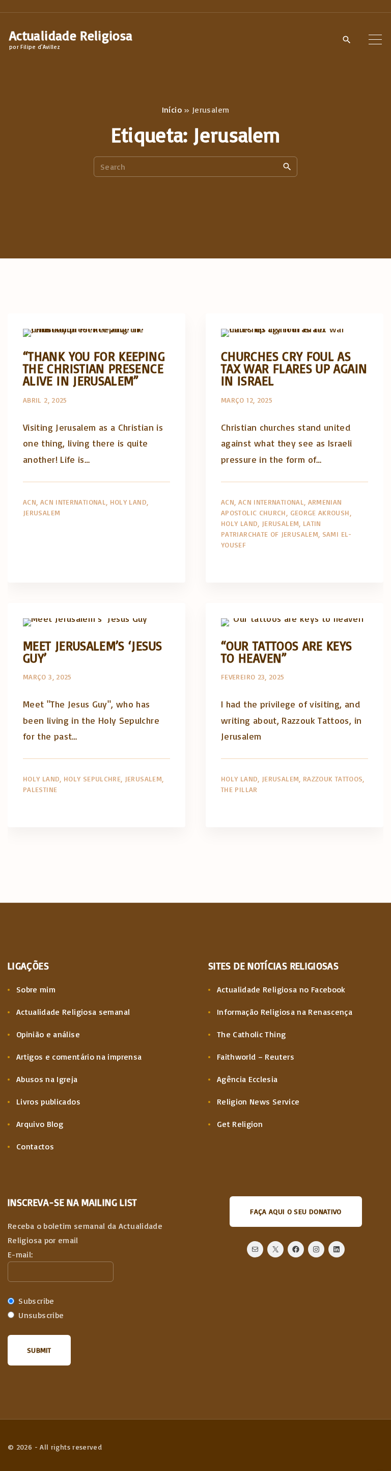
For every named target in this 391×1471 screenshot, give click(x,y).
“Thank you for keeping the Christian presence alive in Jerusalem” (94, 368)
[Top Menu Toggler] (375, 39)
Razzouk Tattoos (332, 778)
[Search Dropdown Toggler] (346, 39)
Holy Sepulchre (92, 778)
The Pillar (239, 789)
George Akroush (320, 512)
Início (172, 109)
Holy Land (128, 501)
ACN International (73, 501)
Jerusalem (41, 512)
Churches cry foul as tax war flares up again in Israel (294, 368)
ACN (29, 501)
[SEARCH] (287, 166)
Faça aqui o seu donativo (296, 1211)
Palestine (40, 789)
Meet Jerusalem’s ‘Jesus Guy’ (92, 652)
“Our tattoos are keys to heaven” (286, 652)
